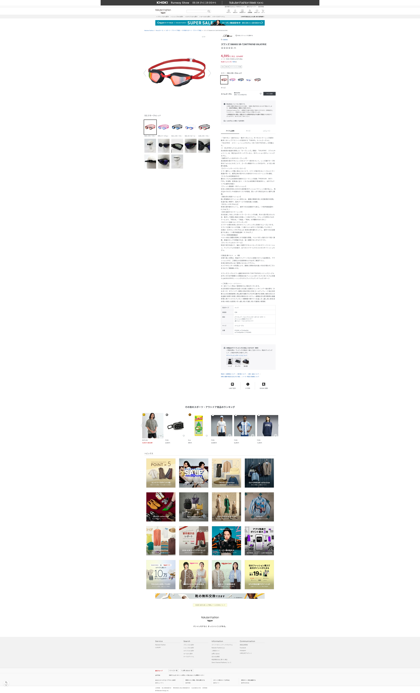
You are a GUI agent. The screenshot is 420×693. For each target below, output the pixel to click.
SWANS (225, 40)
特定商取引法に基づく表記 (219, 659)
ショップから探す (189, 648)
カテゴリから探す (189, 650)
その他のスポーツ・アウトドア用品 (191, 30)
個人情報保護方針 (166, 688)
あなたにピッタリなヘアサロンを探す (165, 680)
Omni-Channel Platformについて (221, 662)
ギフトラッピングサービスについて (236, 355)
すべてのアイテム (189, 656)
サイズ (248, 131)
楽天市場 (261, 6)
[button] (177, 73)
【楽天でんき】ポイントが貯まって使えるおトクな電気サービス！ (186, 675)
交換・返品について (253, 374)
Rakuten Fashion (149, 30)
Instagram (243, 650)
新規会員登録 (244, 645)
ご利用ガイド (216, 650)
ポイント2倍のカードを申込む (221, 680)
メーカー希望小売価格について (250, 377)
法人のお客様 (216, 656)
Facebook (243, 648)
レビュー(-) (266, 131)
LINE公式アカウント (246, 653)
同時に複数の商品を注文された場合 (230, 377)
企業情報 (157, 688)
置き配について (242, 374)
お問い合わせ (216, 653)
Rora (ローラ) (159, 30)
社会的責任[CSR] (196, 688)
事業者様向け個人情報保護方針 (181, 688)
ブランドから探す (189, 645)
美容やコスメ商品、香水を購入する (195, 680)
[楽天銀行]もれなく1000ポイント (235, 6)
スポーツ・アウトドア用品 (172, 30)
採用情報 (204, 688)
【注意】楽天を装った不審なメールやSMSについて (210, 605)
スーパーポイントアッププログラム (222, 645)
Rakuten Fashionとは (218, 648)
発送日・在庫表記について (228, 374)
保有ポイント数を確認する (248, 680)
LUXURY (158, 647)
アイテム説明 (230, 131)
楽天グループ (251, 6)
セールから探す (188, 653)
